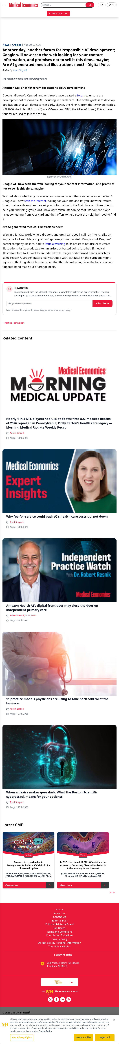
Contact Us (59, 917)
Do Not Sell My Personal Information (59, 942)
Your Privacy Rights (59, 946)
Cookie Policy (45, 1031)
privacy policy (65, 310)
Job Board (59, 928)
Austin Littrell (17, 432)
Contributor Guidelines (59, 935)
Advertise (59, 913)
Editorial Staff (59, 920)
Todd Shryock (17, 522)
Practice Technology (14, 322)
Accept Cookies (83, 1037)
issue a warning (55, 244)
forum (81, 95)
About (59, 909)
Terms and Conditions (59, 931)
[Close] (114, 1019)
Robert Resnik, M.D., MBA (23, 615)
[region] (59, 1029)
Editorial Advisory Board (59, 924)
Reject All (105, 1037)
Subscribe (101, 303)
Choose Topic (56, 13)
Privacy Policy (59, 939)
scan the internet (35, 201)
